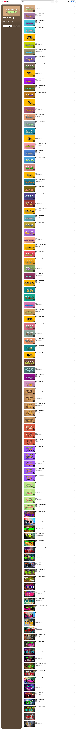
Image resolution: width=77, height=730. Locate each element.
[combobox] (36, 1)
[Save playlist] (14, 26)
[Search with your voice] (56, 1)
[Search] (52, 1)
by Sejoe (6, 19)
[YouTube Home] (6, 1)
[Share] (16, 26)
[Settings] (68, 1)
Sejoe (36, 7)
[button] (11, 11)
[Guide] (2, 1)
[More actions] (19, 26)
